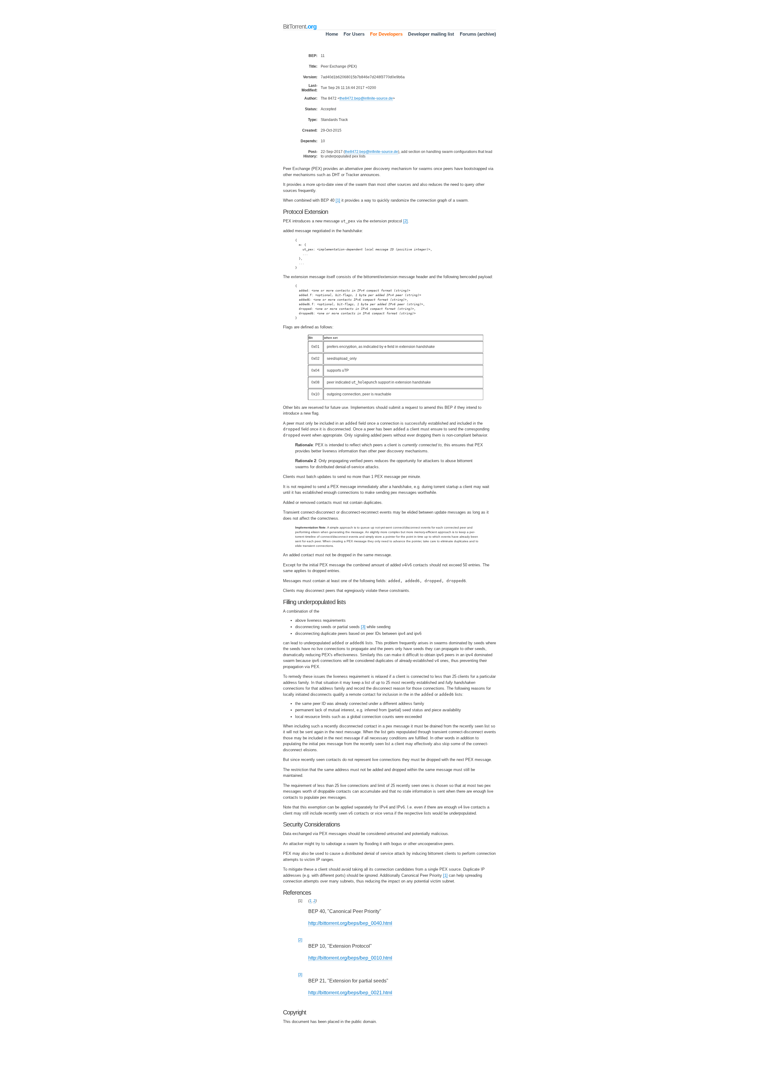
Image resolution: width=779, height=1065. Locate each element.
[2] (405, 221)
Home (332, 34)
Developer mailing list (431, 34)
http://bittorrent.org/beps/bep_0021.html (350, 992)
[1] (338, 200)
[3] (363, 626)
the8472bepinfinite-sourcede (366, 98)
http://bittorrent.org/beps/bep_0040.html (350, 923)
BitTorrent (299, 26)
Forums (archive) (478, 34)
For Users (354, 34)
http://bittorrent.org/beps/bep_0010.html (350, 958)
